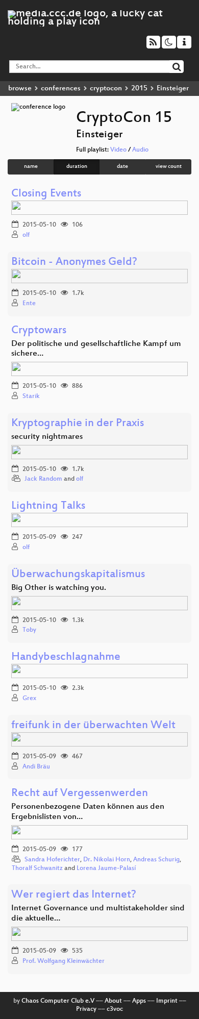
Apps (139, 1001)
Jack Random (43, 479)
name (31, 166)
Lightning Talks (48, 506)
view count (169, 166)
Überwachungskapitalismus (78, 574)
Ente (29, 303)
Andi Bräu (36, 767)
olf (26, 235)
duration (76, 166)
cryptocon (106, 88)
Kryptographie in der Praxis (77, 423)
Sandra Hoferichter (52, 859)
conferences (61, 88)
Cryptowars (38, 331)
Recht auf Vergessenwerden (79, 793)
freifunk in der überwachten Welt (93, 725)
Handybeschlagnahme (65, 657)
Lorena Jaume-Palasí (106, 868)
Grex (29, 698)
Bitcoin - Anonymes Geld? (74, 262)
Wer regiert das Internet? (73, 895)
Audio (140, 150)
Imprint (167, 1001)
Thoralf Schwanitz (37, 868)
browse (20, 88)
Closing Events (46, 194)
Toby (29, 630)
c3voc (115, 1009)
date (122, 166)
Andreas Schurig (156, 859)
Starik (31, 396)
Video (118, 150)
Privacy (86, 1009)
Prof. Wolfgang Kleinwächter (63, 961)
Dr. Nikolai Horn (106, 859)
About (113, 1001)
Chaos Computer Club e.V (57, 1001)
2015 (139, 88)
